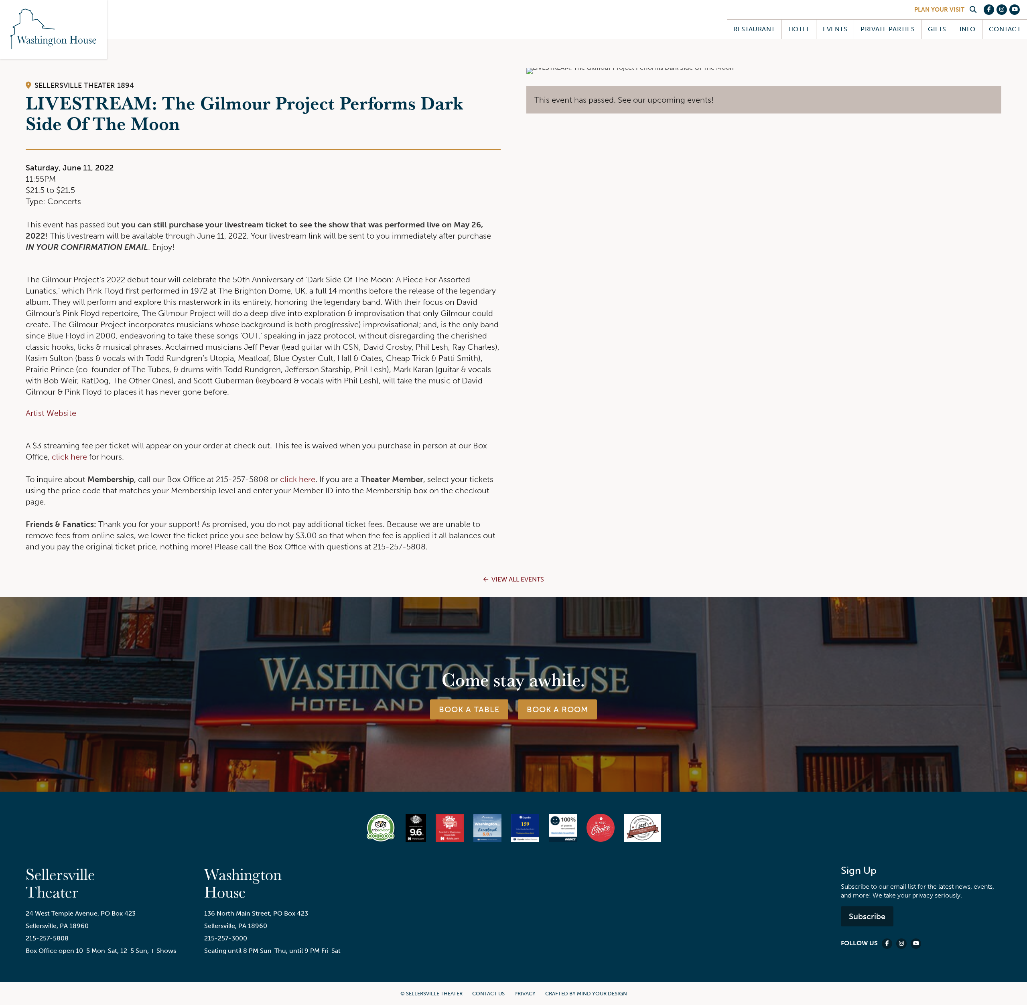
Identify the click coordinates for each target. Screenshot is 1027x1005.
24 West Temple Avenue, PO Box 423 (81, 913)
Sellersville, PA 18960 (57, 926)
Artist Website (51, 413)
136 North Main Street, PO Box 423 (256, 913)
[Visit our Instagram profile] (1002, 9)
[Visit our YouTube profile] (1014, 9)
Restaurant (754, 29)
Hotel (799, 29)
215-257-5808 (47, 938)
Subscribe (867, 916)
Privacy (525, 994)
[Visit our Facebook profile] (989, 9)
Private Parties (888, 29)
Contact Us (488, 994)
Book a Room (557, 709)
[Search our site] (972, 10)
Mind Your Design (602, 994)
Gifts (937, 29)
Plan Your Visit (939, 9)
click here (69, 457)
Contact (1005, 29)
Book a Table (469, 709)
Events (835, 29)
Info (968, 29)
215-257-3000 (225, 938)
